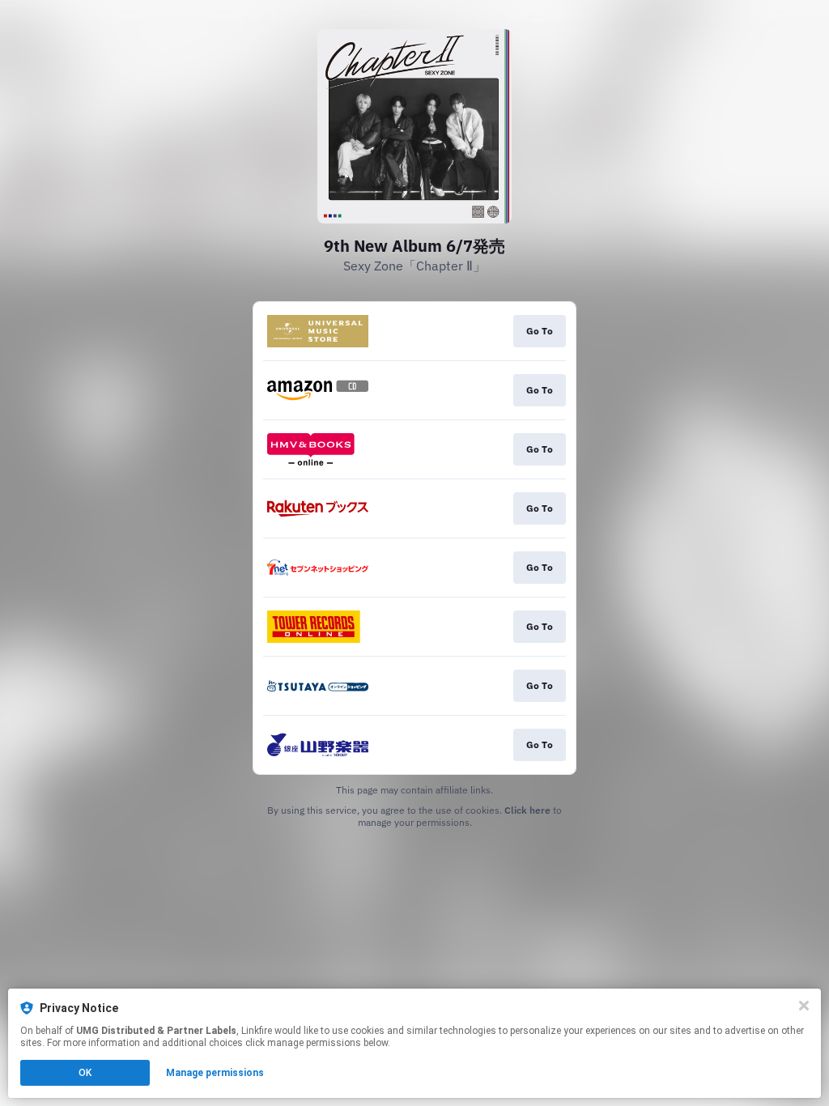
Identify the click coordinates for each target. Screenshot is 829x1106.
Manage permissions (215, 1072)
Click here (527, 810)
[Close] (804, 1006)
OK (85, 1072)
